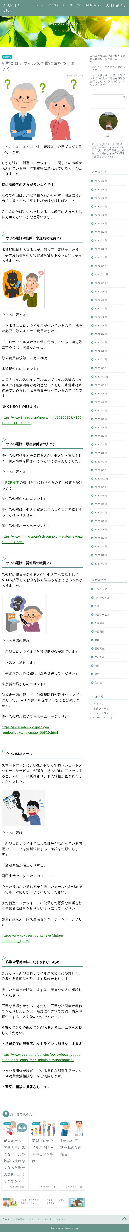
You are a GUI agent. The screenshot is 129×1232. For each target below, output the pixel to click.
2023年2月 (101, 249)
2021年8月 (101, 402)
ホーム (40, 5)
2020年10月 (102, 487)
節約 (97, 674)
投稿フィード (101, 708)
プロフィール (57, 5)
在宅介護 (100, 657)
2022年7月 (101, 308)
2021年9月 (101, 393)
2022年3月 (101, 342)
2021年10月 (102, 385)
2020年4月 (101, 538)
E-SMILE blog (11, 7)
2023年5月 (101, 223)
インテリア (101, 589)
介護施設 (100, 623)
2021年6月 (101, 419)
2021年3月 (101, 444)
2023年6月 (101, 215)
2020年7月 (101, 512)
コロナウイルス (103, 597)
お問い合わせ (94, 5)
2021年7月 (101, 410)
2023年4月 (101, 232)
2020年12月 (102, 470)
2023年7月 (101, 206)
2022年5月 (101, 325)
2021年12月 (102, 368)
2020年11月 (101, 478)
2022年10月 (102, 283)
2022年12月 (102, 266)
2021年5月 (101, 427)
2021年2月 (101, 453)
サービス (75, 5)
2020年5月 (101, 529)
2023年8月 (101, 198)
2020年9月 (101, 495)
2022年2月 (101, 351)
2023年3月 (101, 240)
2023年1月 (101, 257)
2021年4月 (101, 436)
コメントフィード (104, 713)
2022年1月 (101, 359)
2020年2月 (101, 555)
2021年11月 (101, 376)
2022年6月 (101, 317)
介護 (97, 606)
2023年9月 (101, 189)
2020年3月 (101, 546)
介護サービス (102, 614)
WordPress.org (102, 717)
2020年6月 (101, 521)
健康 (97, 640)
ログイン (98, 704)
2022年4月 (101, 334)
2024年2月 (101, 181)
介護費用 (100, 631)
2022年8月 (101, 300)
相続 (97, 665)
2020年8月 (101, 504)
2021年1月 (101, 461)
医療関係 (7, 57)
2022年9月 (101, 291)
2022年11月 (101, 274)
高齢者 (98, 682)
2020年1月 (101, 563)
